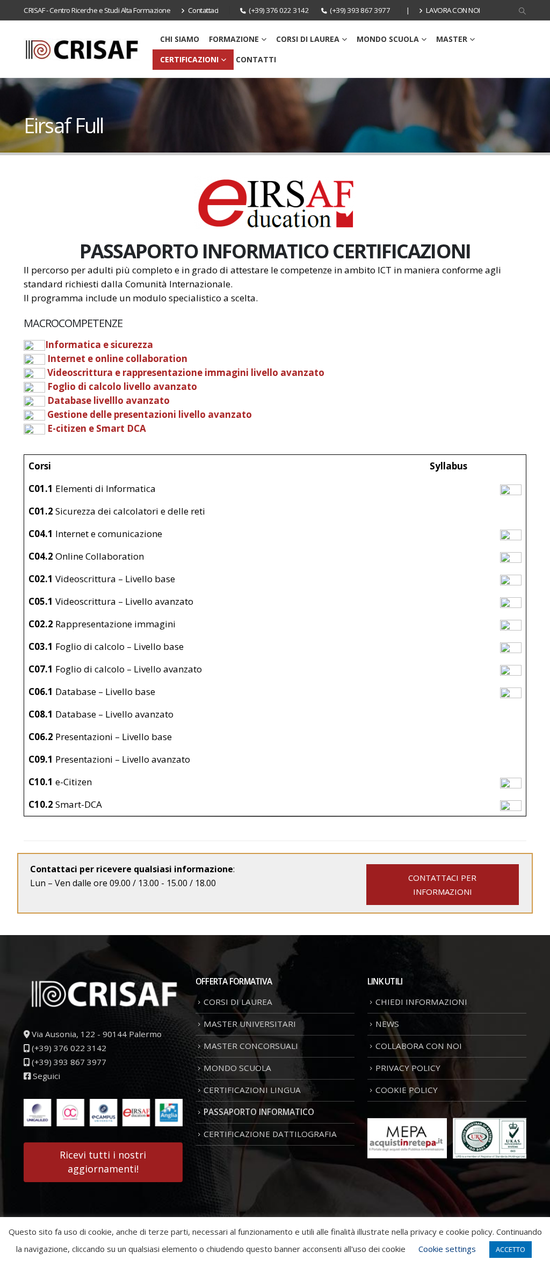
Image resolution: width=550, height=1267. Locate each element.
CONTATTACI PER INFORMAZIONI (442, 884)
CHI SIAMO (179, 39)
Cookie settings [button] (447, 1248)
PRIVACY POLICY (407, 1067)
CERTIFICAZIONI (189, 59)
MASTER (451, 39)
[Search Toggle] (522, 11)
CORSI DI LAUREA (307, 39)
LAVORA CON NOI (453, 10)
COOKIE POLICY (406, 1089)
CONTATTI (256, 59)
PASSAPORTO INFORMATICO (259, 1111)
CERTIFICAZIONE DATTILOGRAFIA (270, 1133)
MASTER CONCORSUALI (251, 1045)
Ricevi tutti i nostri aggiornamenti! (103, 1161)
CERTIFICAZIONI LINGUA (252, 1089)
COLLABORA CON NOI (418, 1045)
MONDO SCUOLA (388, 39)
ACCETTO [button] (510, 1249)
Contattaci (203, 10)
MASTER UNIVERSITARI (250, 1023)
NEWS (387, 1023)
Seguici (45, 1075)
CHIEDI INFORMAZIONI (421, 1001)
